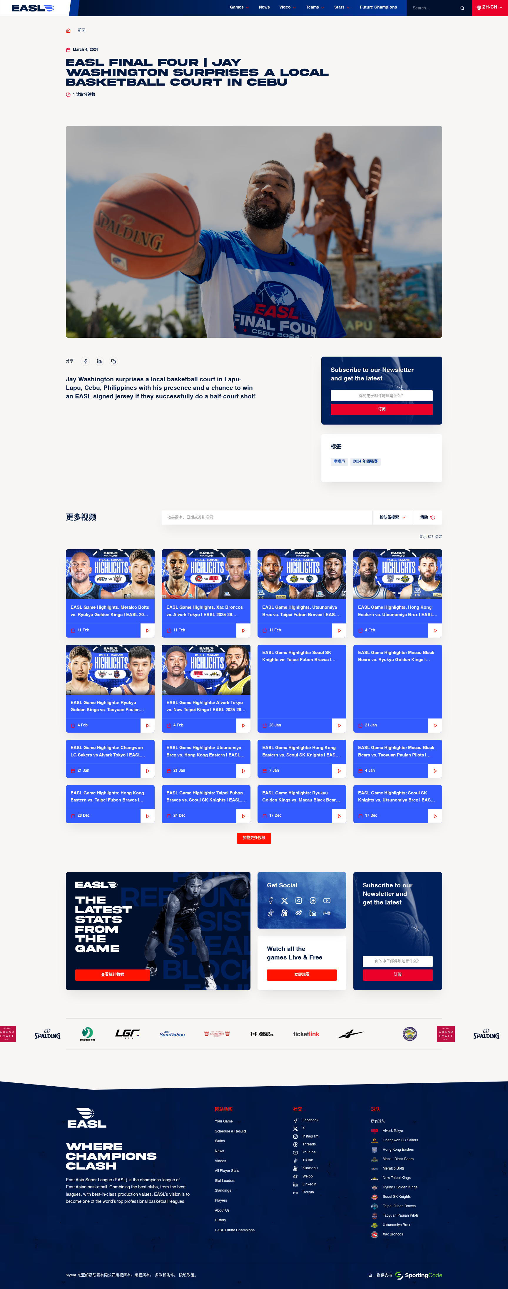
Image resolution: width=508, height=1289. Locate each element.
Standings (223, 1190)
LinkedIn (309, 1184)
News (264, 7)
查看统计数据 (112, 975)
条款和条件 (164, 1275)
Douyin (308, 1192)
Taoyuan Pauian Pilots (401, 1216)
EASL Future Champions (235, 1230)
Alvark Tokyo (393, 1131)
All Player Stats (227, 1171)
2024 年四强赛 (365, 461)
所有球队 (378, 1121)
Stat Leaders (225, 1181)
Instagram (310, 1136)
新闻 (82, 30)
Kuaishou (310, 1168)
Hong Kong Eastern (398, 1150)
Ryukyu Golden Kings (400, 1187)
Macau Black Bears (398, 1159)
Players (221, 1200)
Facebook (310, 1120)
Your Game (224, 1121)
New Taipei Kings (397, 1178)
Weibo (308, 1176)
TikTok (308, 1160)
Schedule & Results (230, 1131)
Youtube (309, 1152)
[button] (240, 8)
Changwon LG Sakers (400, 1140)
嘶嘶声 (339, 461)
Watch (220, 1141)
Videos (220, 1161)
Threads (309, 1144)
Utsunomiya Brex (396, 1225)
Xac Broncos (393, 1234)
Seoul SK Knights (397, 1197)
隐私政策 (186, 1275)
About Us (222, 1211)
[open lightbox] (254, 232)
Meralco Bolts (394, 1168)
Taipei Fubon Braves (399, 1206)
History (220, 1220)
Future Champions (378, 7)
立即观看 (302, 975)
